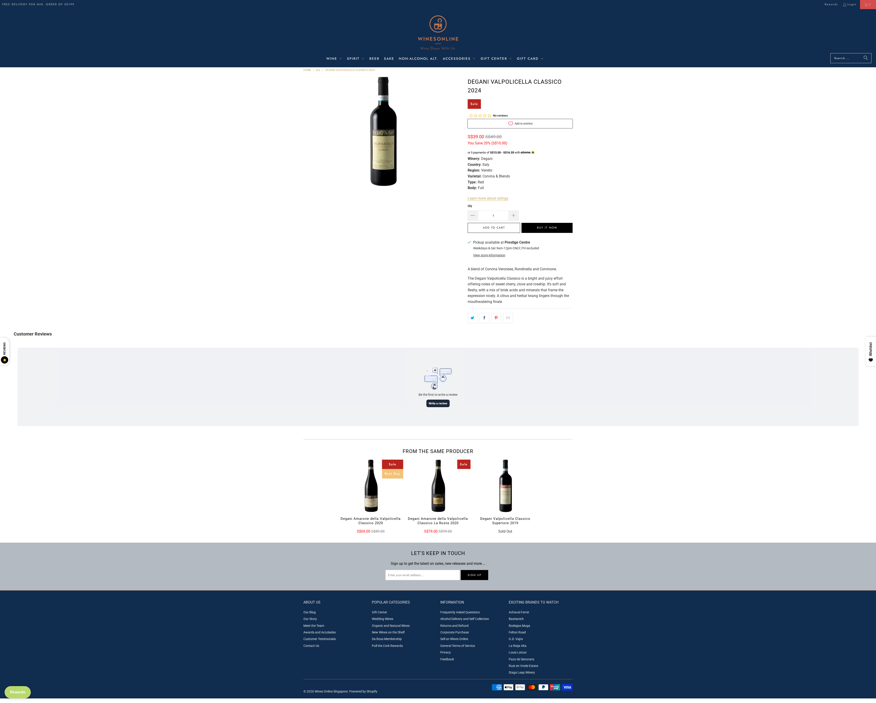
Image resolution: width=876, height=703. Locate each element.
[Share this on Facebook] (484, 318)
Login (852, 4)
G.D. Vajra (516, 639)
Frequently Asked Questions (460, 612)
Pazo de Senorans (521, 659)
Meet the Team (313, 625)
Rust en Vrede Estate (523, 666)
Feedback (447, 659)
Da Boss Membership (387, 639)
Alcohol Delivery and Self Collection (464, 619)
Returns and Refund (454, 625)
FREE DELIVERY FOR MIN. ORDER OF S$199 (38, 4)
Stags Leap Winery (522, 672)
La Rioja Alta (518, 646)
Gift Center (379, 612)
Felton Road (517, 632)
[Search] (865, 58)
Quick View (370, 495)
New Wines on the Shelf (388, 632)
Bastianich (516, 619)
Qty (470, 206)
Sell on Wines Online (454, 639)
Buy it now (547, 228)
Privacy (445, 652)
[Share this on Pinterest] (496, 318)
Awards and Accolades (319, 632)
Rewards (831, 4)
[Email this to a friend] (508, 318)
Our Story (310, 619)
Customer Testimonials (319, 639)
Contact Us (311, 646)
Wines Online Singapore (331, 691)
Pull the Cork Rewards (387, 646)
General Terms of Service (457, 646)
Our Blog (309, 612)
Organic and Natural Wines (391, 625)
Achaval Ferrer (519, 612)
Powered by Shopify (363, 691)
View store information (489, 255)
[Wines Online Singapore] (438, 32)
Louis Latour (518, 652)
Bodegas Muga (519, 625)
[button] (334, 59)
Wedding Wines (382, 619)
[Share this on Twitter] (472, 318)
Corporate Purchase (454, 632)
